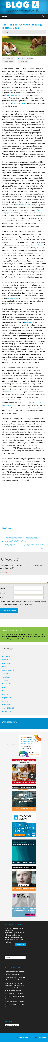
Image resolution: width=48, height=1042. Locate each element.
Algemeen (5, 653)
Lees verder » (20, 945)
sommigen (12, 392)
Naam (3, 588)
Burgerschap (6, 656)
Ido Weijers (23, 62)
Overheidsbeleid (8, 62)
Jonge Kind (6, 680)
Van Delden (14, 298)
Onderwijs (5, 694)
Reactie (3, 573)
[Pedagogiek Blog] (24, 7)
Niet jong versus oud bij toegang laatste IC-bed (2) (25, 546)
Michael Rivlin (23, 205)
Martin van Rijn (19, 103)
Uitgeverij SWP (23, 1037)
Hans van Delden (36, 245)
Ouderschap (6, 705)
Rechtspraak (6, 711)
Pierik (23, 386)
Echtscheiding (7, 663)
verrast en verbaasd (14, 95)
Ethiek (22, 58)
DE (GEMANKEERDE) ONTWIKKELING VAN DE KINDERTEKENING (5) (15, 996)
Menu (4, 16)
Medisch (29, 58)
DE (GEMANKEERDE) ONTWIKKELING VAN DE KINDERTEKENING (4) (15, 1004)
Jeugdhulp (5, 674)
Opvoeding (6, 701)
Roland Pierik (29, 322)
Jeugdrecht (6, 677)
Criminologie (6, 660)
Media (4, 687)
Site (1, 597)
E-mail (3, 593)
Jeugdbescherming (8, 670)
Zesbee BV (42, 1037)
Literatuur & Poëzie (8, 684)
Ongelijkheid (6, 698)
